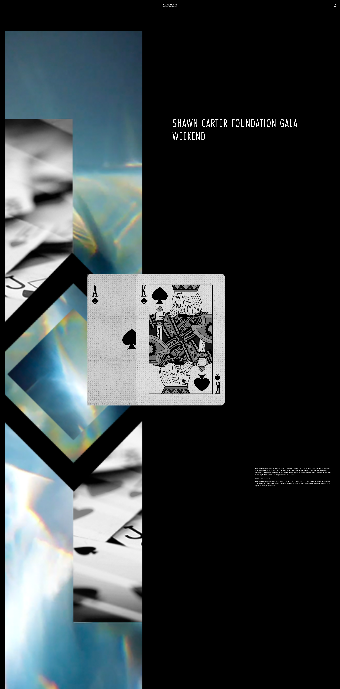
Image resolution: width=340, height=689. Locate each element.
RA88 (329, 473)
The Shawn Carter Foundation (261, 481)
